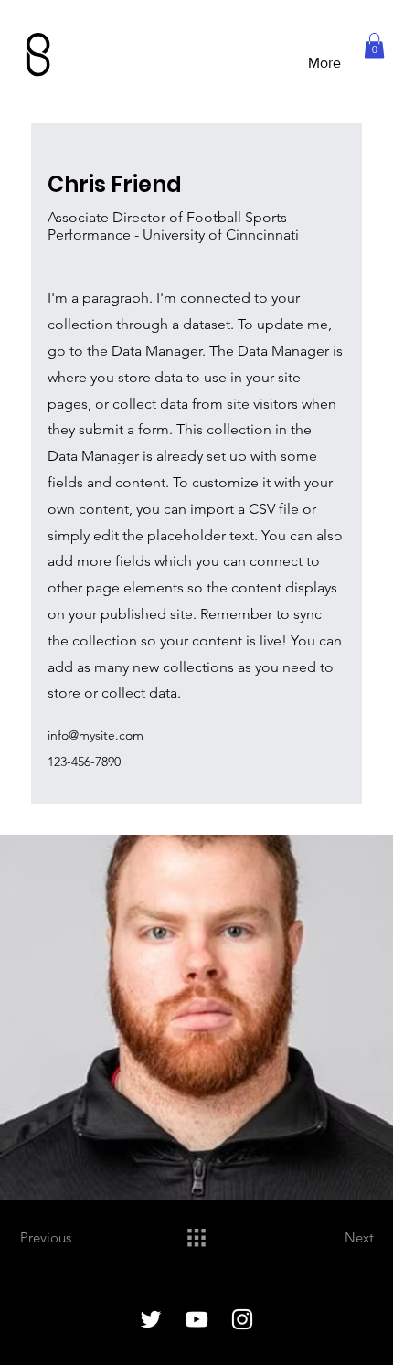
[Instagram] (242, 1319)
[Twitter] (151, 1319)
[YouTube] (196, 1319)
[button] (374, 45)
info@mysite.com (95, 735)
